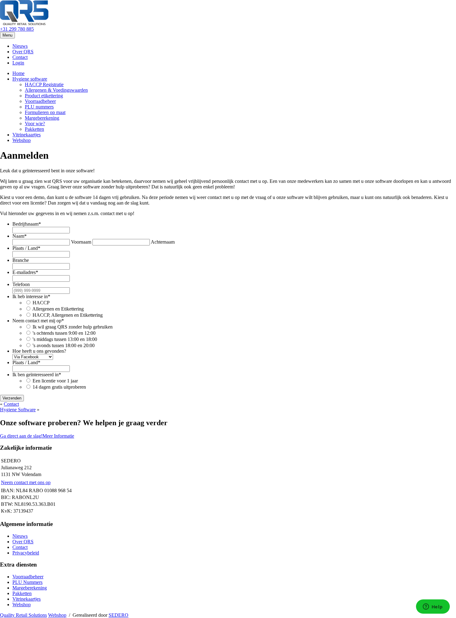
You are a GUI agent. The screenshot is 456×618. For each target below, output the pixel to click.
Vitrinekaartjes (26, 134)
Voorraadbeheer (40, 101)
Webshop (21, 140)
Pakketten (34, 129)
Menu (7, 35)
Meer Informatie (58, 436)
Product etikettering (44, 95)
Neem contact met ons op (26, 482)
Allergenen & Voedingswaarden (56, 90)
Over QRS (23, 51)
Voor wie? (35, 123)
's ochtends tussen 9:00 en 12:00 (64, 333)
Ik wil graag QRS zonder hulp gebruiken (73, 326)
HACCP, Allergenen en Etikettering (68, 315)
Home (18, 73)
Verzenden (11, 398)
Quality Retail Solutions (23, 615)
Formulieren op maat (45, 112)
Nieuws (20, 46)
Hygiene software (29, 79)
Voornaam (81, 242)
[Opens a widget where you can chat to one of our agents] (433, 607)
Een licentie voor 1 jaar (55, 380)
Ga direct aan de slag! (21, 436)
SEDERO (118, 615)
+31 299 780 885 (17, 29)
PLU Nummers (27, 582)
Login (18, 62)
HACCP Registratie (44, 84)
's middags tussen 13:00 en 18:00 (65, 339)
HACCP (41, 302)
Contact (20, 57)
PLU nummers (39, 106)
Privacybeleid (25, 552)
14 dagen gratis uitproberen (59, 387)
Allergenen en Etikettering (58, 308)
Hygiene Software (18, 409)
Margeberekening (42, 118)
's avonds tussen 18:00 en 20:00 (64, 345)
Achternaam (163, 242)
